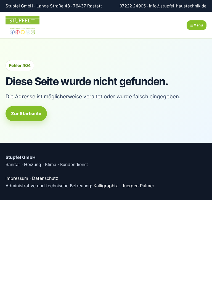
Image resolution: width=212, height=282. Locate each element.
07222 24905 (133, 6)
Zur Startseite (26, 113)
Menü (196, 25)
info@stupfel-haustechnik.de (177, 6)
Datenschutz (45, 178)
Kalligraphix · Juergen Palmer (124, 185)
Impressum (17, 178)
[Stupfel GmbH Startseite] (29, 25)
